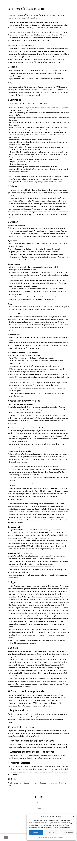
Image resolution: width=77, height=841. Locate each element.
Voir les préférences (67, 832)
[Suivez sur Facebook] (35, 797)
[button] (73, 816)
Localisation (38, 808)
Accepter (35, 832)
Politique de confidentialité (56, 837)
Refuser (51, 832)
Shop (38, 802)
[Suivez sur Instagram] (41, 797)
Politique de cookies (44, 837)
